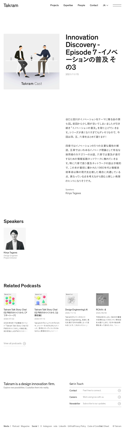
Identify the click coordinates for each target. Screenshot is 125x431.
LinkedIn (62, 426)
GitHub (71, 426)
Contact (94, 5)
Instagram (47, 426)
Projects (54, 5)
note (55, 426)
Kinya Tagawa (73, 193)
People (81, 5)
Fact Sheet (104, 426)
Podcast (16, 426)
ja (104, 5)
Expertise (68, 5)
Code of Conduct (95, 426)
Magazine (25, 426)
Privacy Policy (80, 426)
